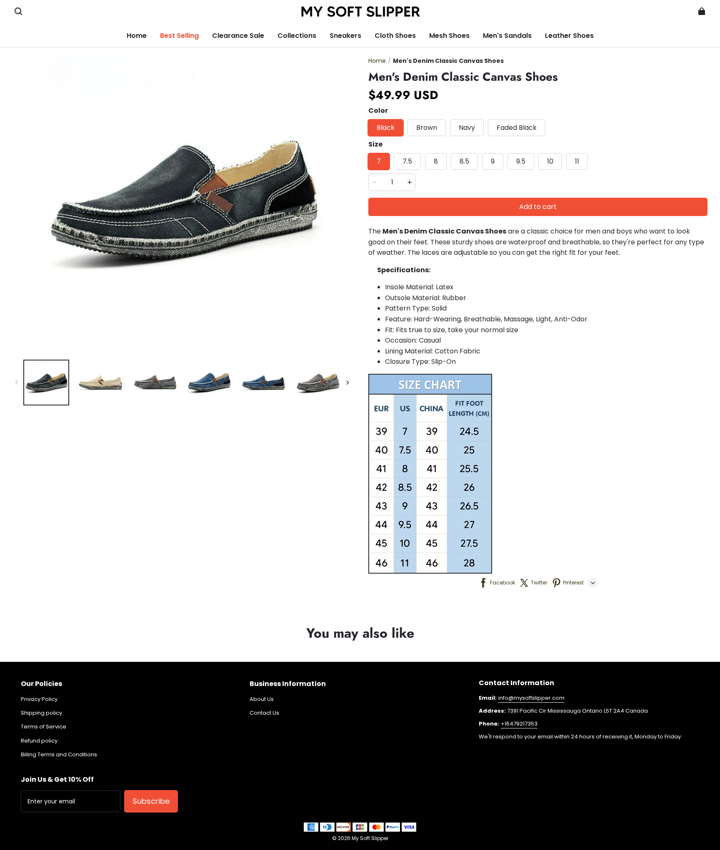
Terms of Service (43, 727)
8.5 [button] (464, 161)
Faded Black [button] (517, 127)
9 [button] (493, 161)
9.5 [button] (520, 161)
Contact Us (264, 713)
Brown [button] (426, 127)
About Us (262, 699)
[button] (18, 11)
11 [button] (577, 161)
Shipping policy (41, 713)
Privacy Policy (39, 699)
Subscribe (151, 801)
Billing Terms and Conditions (59, 754)
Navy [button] (467, 127)
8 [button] (436, 161)
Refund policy (39, 741)
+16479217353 (519, 724)
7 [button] (379, 161)
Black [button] (386, 127)
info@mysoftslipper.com (531, 698)
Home (377, 61)
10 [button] (550, 161)
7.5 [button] (407, 161)
